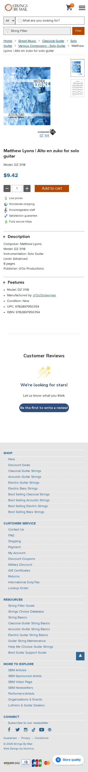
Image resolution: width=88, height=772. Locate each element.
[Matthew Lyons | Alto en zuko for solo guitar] (77, 68)
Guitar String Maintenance (27, 641)
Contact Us (16, 529)
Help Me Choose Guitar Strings (30, 646)
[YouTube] (41, 730)
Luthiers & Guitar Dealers (26, 705)
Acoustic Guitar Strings (24, 476)
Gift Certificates (19, 570)
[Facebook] (9, 730)
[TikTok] (33, 730)
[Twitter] (17, 730)
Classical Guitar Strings (24, 471)
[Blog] (49, 730)
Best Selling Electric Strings (28, 506)
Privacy (25, 738)
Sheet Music (27, 41)
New (11, 459)
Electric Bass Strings (23, 488)
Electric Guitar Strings (23, 482)
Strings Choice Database (26, 611)
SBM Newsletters (20, 687)
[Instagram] (25, 730)
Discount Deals (19, 465)
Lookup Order (18, 588)
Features (16, 282)
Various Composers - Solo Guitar (41, 46)
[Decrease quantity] (7, 188)
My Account (16, 553)
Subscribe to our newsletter (28, 723)
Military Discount (20, 564)
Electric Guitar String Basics (28, 635)
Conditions (42, 738)
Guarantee (10, 738)
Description (19, 237)
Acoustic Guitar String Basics (29, 629)
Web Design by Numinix (19, 748)
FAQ (11, 535)
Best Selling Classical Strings (29, 494)
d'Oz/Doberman (44, 295)
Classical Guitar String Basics (29, 623)
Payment (14, 547)
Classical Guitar (53, 41)
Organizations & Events (25, 699)
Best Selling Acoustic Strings (29, 500)
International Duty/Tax (24, 582)
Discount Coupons (21, 559)
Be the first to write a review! (44, 408)
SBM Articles (17, 670)
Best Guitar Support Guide (27, 652)
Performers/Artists (21, 693)
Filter (78, 31)
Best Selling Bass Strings (26, 512)
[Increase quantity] (27, 188)
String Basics (17, 617)
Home (8, 41)
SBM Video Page (20, 682)
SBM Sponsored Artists (25, 676)
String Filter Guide (21, 605)
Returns (14, 576)
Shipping (14, 541)
